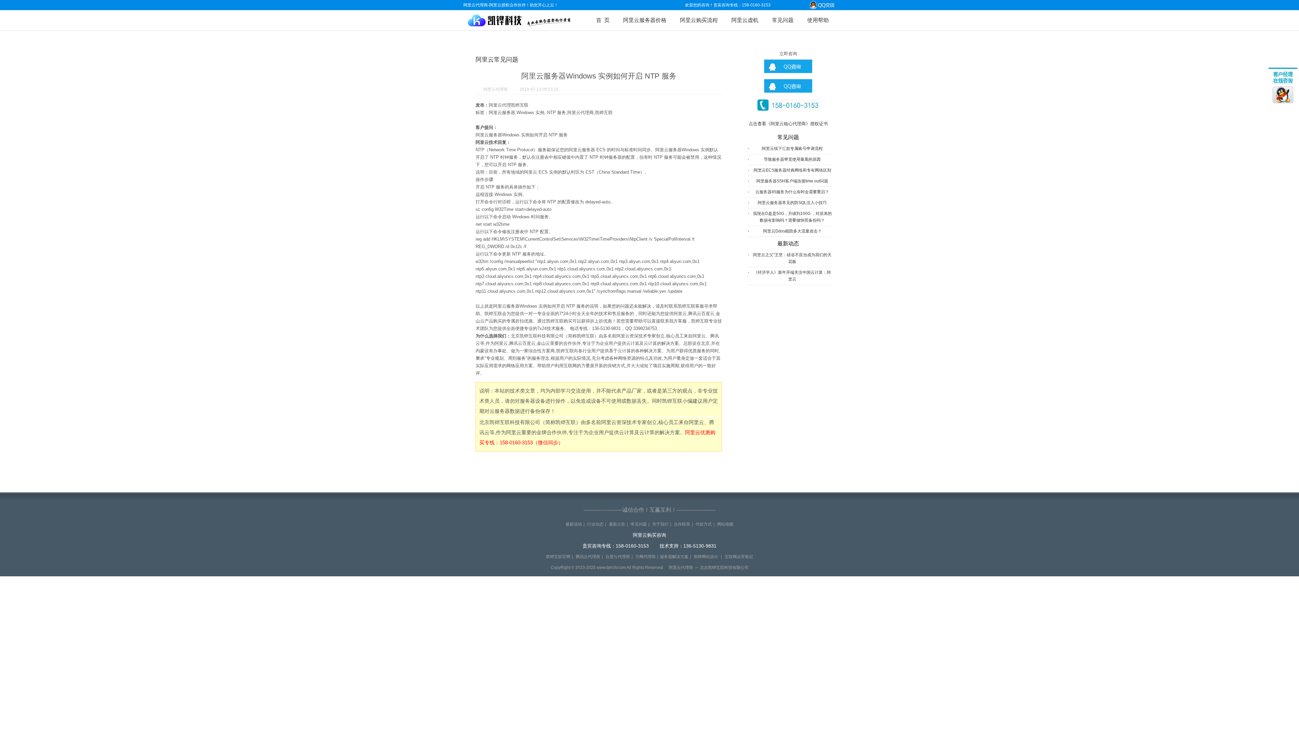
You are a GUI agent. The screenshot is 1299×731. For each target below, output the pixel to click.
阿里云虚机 (744, 20)
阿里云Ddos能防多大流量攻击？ (792, 231)
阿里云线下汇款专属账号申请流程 (792, 148)
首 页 (603, 20)
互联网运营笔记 (739, 556)
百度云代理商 (618, 556)
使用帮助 (818, 20)
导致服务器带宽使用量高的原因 (792, 159)
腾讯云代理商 (588, 556)
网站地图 (725, 524)
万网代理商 (645, 556)
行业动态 (595, 524)
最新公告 (617, 524)
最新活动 (574, 524)
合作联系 (682, 524)
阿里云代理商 (495, 89)
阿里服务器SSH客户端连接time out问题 (792, 181)
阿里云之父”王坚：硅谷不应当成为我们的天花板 (792, 258)
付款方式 (704, 524)
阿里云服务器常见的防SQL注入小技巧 (792, 202)
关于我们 (660, 524)
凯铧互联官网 (558, 556)
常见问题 (783, 20)
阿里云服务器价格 (644, 20)
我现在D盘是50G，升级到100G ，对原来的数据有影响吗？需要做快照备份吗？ (792, 217)
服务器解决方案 (674, 556)
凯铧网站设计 (706, 556)
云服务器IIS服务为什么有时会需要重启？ (792, 192)
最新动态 (788, 243)
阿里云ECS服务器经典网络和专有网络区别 (792, 170)
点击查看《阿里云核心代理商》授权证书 (788, 123)
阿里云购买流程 (699, 20)
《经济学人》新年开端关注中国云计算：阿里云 (792, 276)
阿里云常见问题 (497, 59)
